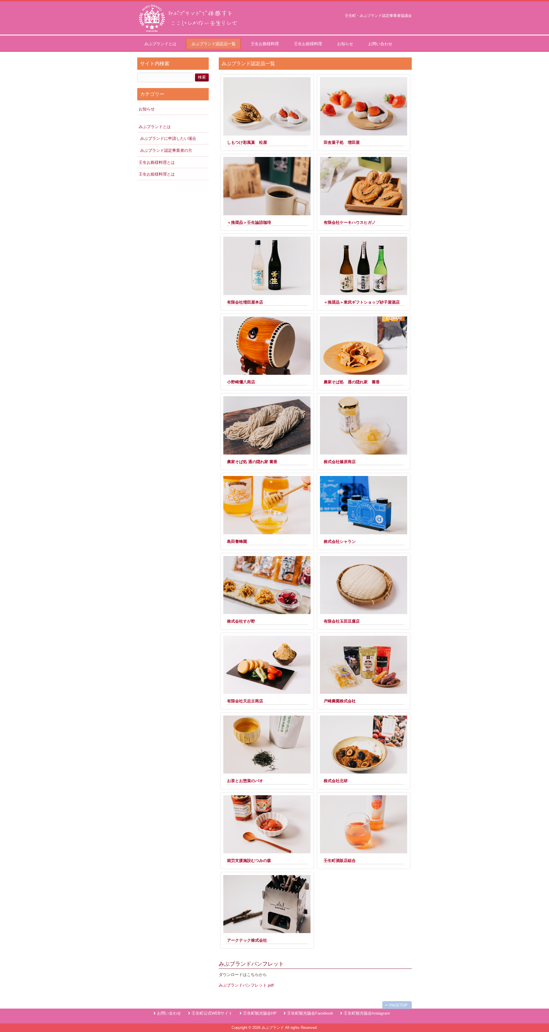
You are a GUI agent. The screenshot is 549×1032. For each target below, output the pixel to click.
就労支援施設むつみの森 (249, 860)
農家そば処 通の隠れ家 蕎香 (352, 382)
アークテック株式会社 (247, 940)
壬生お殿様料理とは (157, 162)
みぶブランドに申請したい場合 (168, 138)
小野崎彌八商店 (241, 382)
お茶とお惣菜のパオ (245, 780)
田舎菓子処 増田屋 (342, 142)
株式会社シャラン (340, 541)
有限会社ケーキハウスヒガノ (350, 222)
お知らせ (147, 109)
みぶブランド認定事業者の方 (166, 150)
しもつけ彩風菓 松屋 (247, 142)
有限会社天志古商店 (245, 701)
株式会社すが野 (241, 621)
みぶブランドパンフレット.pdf (246, 985)
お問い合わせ (169, 1013)
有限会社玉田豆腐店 (342, 621)
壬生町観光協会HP (260, 1013)
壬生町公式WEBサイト (212, 1013)
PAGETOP (398, 1005)
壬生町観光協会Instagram (367, 1013)
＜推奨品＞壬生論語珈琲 (249, 222)
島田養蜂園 (237, 541)
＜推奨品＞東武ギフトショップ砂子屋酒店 (362, 302)
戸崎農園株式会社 (340, 701)
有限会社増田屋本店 (245, 302)
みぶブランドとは (155, 126)
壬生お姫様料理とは (157, 174)
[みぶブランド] (187, 32)
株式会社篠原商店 (340, 461)
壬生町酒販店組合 (340, 860)
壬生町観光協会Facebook (310, 1013)
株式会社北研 (336, 780)
